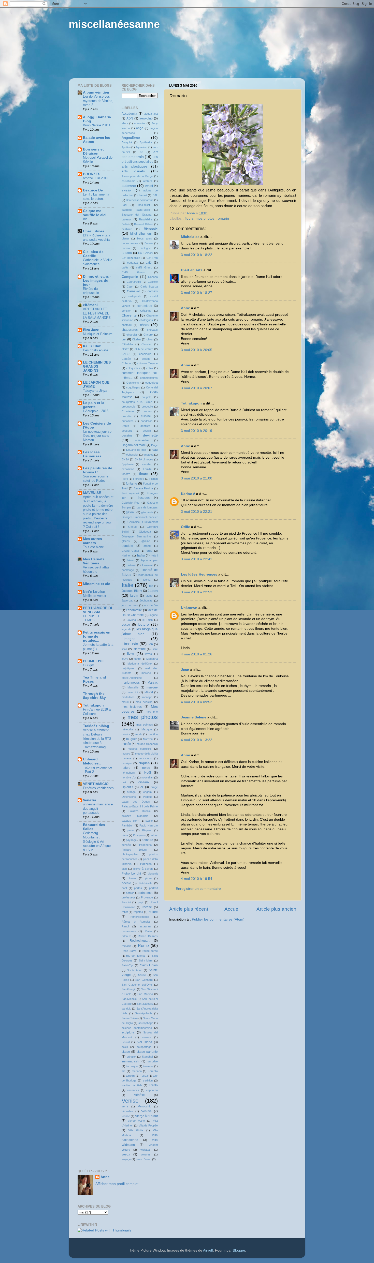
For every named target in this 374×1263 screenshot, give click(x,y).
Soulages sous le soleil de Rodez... (96, 478)
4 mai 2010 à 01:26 (196, 654)
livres (148, 653)
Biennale (151, 229)
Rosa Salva (129, 950)
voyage (126, 1159)
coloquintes (133, 368)
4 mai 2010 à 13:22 (196, 740)
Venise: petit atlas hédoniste (96, 569)
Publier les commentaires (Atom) (218, 919)
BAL (155, 195)
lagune (154, 615)
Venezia (89, 800)
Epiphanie (128, 464)
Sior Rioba (144, 1042)
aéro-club (146, 118)
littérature (139, 649)
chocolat (131, 334)
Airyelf (208, 1250)
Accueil (232, 909)
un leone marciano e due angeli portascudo (98, 808)
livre (130, 654)
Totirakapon (191, 403)
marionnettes (131, 682)
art (141, 152)
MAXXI (149, 692)
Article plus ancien (276, 909)
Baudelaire (145, 219)
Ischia (146, 579)
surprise (153, 1061)
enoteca (148, 454)
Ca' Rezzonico (131, 257)
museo (126, 753)
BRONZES (91, 174)
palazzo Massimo (135, 815)
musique (127, 763)
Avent (149, 186)
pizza (148, 878)
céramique (144, 306)
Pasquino (139, 835)
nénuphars (128, 772)
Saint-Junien (149, 965)
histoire (131, 565)
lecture (143, 624)
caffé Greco (144, 267)
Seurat (126, 1042)
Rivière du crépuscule (91, 291)
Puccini (126, 902)
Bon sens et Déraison (93, 151)
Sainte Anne (134, 970)
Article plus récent (188, 909)
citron (150, 339)
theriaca (137, 1071)
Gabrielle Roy (131, 502)
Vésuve (146, 1111)
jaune (149, 595)
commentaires (149, 377)
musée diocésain (147, 743)
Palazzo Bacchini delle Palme (140, 806)
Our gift (88, 665)
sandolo (126, 1008)
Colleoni (126, 363)
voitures (146, 1154)
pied (124, 868)
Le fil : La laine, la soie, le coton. (96, 196)
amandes (140, 123)
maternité (132, 692)
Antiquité (127, 142)
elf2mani (90, 305)
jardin (134, 595)
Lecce (126, 624)
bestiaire (127, 229)
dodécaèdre (141, 440)
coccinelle (145, 353)
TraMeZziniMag (96, 726)
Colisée (126, 358)
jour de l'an (151, 605)
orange (131, 791)
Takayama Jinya (95, 391)
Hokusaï (147, 565)
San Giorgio (129, 989)
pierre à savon (143, 868)
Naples (144, 763)
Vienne (126, 1116)
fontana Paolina (143, 488)
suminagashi (130, 1061)
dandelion (146, 421)
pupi (140, 902)
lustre (137, 658)
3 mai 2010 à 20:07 (196, 388)
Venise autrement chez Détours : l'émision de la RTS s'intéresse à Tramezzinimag (97, 738)
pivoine (132, 878)
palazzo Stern (130, 820)
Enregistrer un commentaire (198, 889)
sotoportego (144, 1046)
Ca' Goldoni (145, 252)
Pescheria (145, 844)
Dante (125, 425)
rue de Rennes (136, 955)
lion (150, 644)
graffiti (147, 545)
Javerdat (127, 600)
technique (132, 1066)
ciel (124, 339)
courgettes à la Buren (137, 401)
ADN (129, 118)
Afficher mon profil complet (116, 1184)
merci (125, 701)
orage (154, 787)
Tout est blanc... (95, 547)
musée (126, 744)
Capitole (153, 281)
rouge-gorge (150, 950)
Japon (153, 591)
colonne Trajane (147, 363)
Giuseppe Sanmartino (136, 536)
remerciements (140, 916)
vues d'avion (143, 1159)
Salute (142, 974)
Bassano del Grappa (136, 214)
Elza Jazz (91, 330)
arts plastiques (135, 166)
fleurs (189, 218)
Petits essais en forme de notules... (96, 636)
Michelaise (190, 237)
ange (139, 128)
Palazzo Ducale (139, 811)
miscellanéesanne (114, 24)
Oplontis (127, 787)
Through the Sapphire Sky (94, 696)
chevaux (152, 329)
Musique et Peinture (97, 334)
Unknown (189, 608)
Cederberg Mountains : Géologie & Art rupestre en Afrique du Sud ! (97, 841)
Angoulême (131, 138)
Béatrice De (93, 190)
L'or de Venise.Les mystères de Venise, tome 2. (98, 101)
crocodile (147, 406)
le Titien (147, 619)
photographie (130, 854)
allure (125, 123)
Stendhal (147, 1056)
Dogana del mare (134, 445)
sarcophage (145, 1023)
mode (138, 734)
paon (130, 830)
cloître (125, 349)
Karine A (188, 494)
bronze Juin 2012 (95, 178)
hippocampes (149, 560)
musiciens (145, 758)
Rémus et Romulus (136, 921)
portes (138, 888)
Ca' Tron (152, 257)
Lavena (131, 619)
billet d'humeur (141, 233)
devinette (150, 435)
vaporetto (152, 1090)
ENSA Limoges (144, 459)
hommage (128, 570)
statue (126, 1052)
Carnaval (133, 291)
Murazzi (148, 739)
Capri (130, 286)
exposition (128, 469)
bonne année (130, 243)
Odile (185, 527)
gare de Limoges (147, 507)
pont (124, 888)
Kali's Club (92, 346)
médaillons (128, 697)
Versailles (127, 1111)
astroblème (128, 181)
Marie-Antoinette (132, 677)
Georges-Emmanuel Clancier (140, 517)
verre (125, 1106)
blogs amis (144, 238)
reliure (153, 912)
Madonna (152, 658)
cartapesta (134, 296)
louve (125, 658)
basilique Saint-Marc (136, 209)
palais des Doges (136, 801)
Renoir (126, 926)
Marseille (132, 687)
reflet (125, 911)
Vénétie (139, 1095)
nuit (124, 782)
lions (124, 649)
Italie (127, 585)
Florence (138, 478)
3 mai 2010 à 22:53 (196, 592)
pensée (126, 844)
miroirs (126, 734)
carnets (153, 291)
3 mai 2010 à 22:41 (196, 559)
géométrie (147, 512)
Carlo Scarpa (149, 286)
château (127, 324)
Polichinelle (145, 883)
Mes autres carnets (92, 541)
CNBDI (126, 353)
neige (146, 768)
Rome (143, 945)
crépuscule (128, 406)
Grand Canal (130, 550)
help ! (154, 555)
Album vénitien (96, 92)
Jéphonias (146, 600)
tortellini (130, 1075)
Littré (155, 649)
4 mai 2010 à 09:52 (196, 702)
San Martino (145, 994)
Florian (153, 478)
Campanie (130, 277)
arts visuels (133, 171)
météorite (127, 729)
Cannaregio (134, 281)
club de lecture (144, 349)
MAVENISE (92, 493)
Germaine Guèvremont (142, 521)
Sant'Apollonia (143, 1013)
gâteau (131, 512)
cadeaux (132, 262)
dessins (127, 435)
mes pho (152, 711)
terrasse (148, 1066)
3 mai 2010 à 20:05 (196, 350)
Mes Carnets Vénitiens (94, 561)
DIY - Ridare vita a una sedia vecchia (96, 237)
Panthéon (127, 825)
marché (146, 672)
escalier (147, 464)
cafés (125, 267)
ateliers (147, 181)
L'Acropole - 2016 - (96, 411)
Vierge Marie (136, 1120)
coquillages (133, 387)
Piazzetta (146, 863)
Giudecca (145, 531)
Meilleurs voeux (94, 596)
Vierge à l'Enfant (146, 1116)
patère (154, 835)
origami (147, 791)
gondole (127, 546)
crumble (127, 416)
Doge (154, 445)
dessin (147, 430)
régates (138, 911)
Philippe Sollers (134, 849)
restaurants (129, 931)
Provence (147, 897)
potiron (130, 892)
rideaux (126, 936)
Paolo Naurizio (148, 825)
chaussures (130, 330)
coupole (146, 397)
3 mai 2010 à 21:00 (196, 478)
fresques (144, 498)
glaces (126, 541)
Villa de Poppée (148, 1125)
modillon (153, 734)
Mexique (146, 729)
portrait (153, 888)
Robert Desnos (148, 936)
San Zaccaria (145, 1003)
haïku (141, 555)
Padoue (147, 796)
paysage (131, 839)
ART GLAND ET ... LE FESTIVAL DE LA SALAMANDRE (97, 313)
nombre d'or (129, 777)
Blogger (239, 1250)
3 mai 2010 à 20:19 (196, 431)
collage (146, 358)
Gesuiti (132, 526)
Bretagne (145, 248)
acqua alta (151, 113)
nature (126, 768)
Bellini (125, 224)
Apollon (126, 147)
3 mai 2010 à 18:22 (196, 255)
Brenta (126, 248)
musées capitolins (140, 748)
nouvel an (147, 777)
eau (155, 450)
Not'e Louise (94, 592)
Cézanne (145, 310)
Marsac (153, 682)
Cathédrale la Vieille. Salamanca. (98, 262)
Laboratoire (134, 610)
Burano (127, 253)
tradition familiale (132, 1085)
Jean (185, 670)
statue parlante (147, 1052)
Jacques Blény (132, 591)
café (149, 262)
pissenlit (153, 873)
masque (152, 687)
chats (144, 325)
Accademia (129, 113)
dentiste (145, 425)
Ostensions (129, 796)
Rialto (148, 931)
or (141, 787)
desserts (127, 430)
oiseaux (143, 782)
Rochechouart (139, 940)
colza (149, 368)
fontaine (131, 483)
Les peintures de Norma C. (97, 470)
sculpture (128, 1032)
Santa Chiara (130, 1018)
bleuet (125, 238)
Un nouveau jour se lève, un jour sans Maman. (97, 436)
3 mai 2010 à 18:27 (196, 293)
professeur (128, 897)
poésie (126, 883)
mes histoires (132, 707)
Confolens (132, 382)
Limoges (128, 639)
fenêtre (126, 473)
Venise (130, 1100)
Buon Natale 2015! (96, 125)
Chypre (148, 334)
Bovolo (149, 243)
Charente (129, 315)
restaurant (145, 926)
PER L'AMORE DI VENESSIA (97, 610)
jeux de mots (130, 605)
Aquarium (141, 147)
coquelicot (151, 382)
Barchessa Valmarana (139, 200)
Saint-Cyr (127, 965)
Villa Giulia (135, 1130)
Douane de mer (136, 449)
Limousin (130, 643)
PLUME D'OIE (94, 661)
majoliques (128, 668)
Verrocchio (144, 1106)
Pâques (147, 830)
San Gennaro (144, 979)
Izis (151, 586)
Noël (147, 772)
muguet (131, 739)
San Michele (129, 998)
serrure (146, 1037)
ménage (147, 697)
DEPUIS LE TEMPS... (91, 618)
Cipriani (136, 339)
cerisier (126, 310)
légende (126, 629)
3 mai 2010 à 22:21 (196, 512)
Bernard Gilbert (143, 224)
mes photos (205, 218)
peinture (147, 840)
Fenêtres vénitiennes (98, 788)
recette (147, 907)
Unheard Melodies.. (92, 761)
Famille (147, 469)
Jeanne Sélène (193, 717)
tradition (148, 1080)
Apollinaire (146, 142)
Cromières (128, 411)
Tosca (144, 1075)
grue (149, 550)
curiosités (128, 421)
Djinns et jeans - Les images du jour (97, 281)
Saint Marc (146, 960)
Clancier (146, 344)
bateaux (127, 219)
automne (129, 186)
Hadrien (126, 555)
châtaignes (146, 320)
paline (149, 820)
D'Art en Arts (192, 270)
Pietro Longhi (131, 873)
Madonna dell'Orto (139, 663)
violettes (145, 1149)
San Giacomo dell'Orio (137, 984)
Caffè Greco (133, 272)
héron (130, 560)
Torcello (153, 1071)
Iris (85, 219)
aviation (127, 190)
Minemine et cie (96, 584)
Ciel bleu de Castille (93, 254)
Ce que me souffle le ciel (94, 213)
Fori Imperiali (130, 493)
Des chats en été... (97, 350)
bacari (143, 195)
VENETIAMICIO (96, 784)
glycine (145, 541)
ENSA (125, 459)
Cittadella (127, 344)
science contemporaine (137, 1027)
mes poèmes (144, 724)
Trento (153, 1085)
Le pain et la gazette (93, 405)
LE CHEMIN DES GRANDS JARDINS (97, 366)
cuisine (146, 416)
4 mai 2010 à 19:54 (196, 879)
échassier (132, 454)
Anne (185, 308)
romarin (223, 218)
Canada (153, 276)
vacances (133, 1090)
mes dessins (144, 701)
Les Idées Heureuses (199, 574)
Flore (125, 478)
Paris (125, 835)
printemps (146, 893)
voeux (126, 1154)
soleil (125, 1046)
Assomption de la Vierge (137, 176)
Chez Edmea (93, 231)
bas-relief (144, 204)
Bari (124, 204)
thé (123, 1071)
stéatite (131, 1056)
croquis (147, 411)
